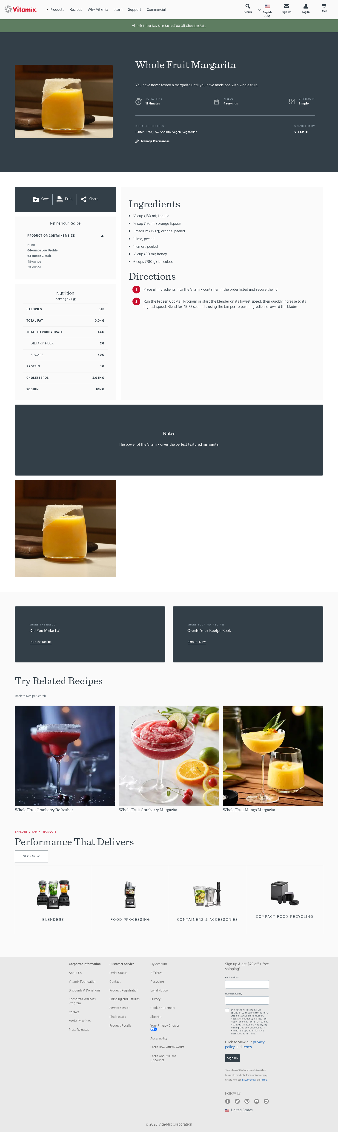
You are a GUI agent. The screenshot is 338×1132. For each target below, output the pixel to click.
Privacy (155, 999)
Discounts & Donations (84, 990)
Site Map (156, 1017)
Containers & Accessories (207, 919)
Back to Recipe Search (30, 696)
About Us (75, 973)
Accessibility (158, 1038)
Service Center (119, 1008)
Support (134, 9)
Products (57, 9)
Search (248, 12)
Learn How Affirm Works (167, 1047)
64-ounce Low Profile (42, 250)
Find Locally (117, 1017)
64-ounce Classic (39, 256)
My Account (158, 964)
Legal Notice (159, 990)
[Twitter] (237, 1101)
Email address (232, 977)
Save (45, 199)
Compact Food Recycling (285, 916)
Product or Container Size (51, 236)
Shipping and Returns (124, 999)
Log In (306, 12)
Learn (118, 9)
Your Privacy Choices (165, 1025)
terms (247, 1047)
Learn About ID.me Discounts (163, 1058)
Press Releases (79, 1030)
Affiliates (156, 973)
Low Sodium (162, 132)
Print (69, 199)
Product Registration (123, 990)
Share (93, 199)
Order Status (118, 973)
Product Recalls (120, 1025)
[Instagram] (266, 1101)
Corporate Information (85, 964)
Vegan (176, 132)
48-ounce (34, 261)
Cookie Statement (162, 1008)
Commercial (156, 9)
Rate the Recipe (41, 642)
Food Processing (130, 919)
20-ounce (34, 267)
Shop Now (31, 856)
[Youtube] (256, 1101)
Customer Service (121, 964)
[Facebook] (227, 1101)
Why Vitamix (98, 9)
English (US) (267, 14)
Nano (31, 245)
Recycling (157, 982)
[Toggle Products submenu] (46, 9)
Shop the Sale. (196, 26)
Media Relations (80, 1021)
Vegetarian (189, 132)
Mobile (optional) (233, 993)
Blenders (53, 919)
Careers (74, 1012)
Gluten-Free (143, 132)
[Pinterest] (246, 1101)
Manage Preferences (155, 141)
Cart (324, 11)
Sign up (232, 1058)
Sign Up (286, 12)
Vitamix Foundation (82, 982)
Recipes (76, 9)
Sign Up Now (197, 642)
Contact (115, 982)
